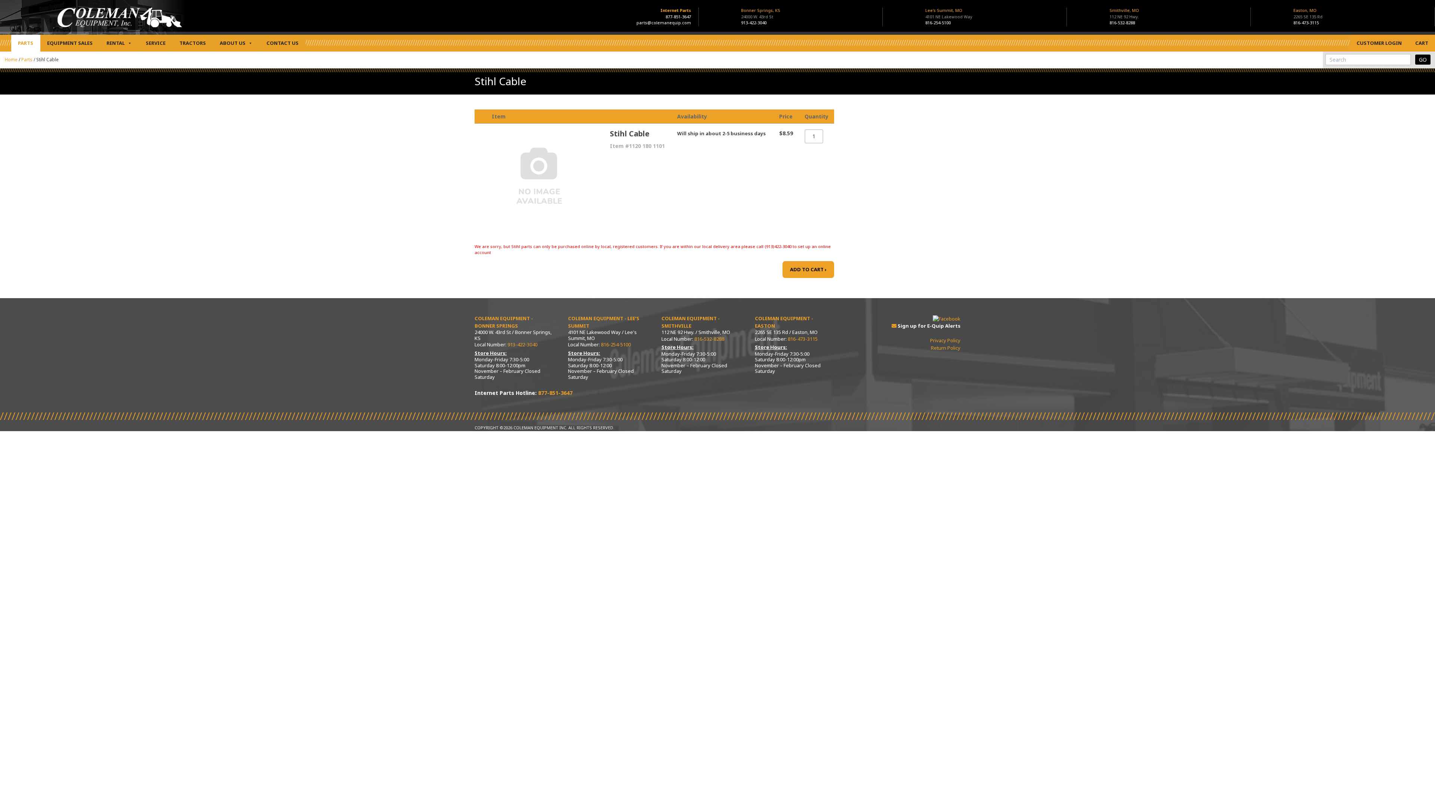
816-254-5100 (938, 22)
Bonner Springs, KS (760, 13)
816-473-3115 (1306, 22)
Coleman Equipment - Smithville (690, 322)
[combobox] (1368, 59)
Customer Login (1379, 43)
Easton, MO (1308, 13)
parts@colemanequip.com (663, 22)
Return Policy (945, 347)
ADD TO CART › (808, 269)
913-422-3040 (753, 22)
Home (11, 59)
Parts (25, 43)
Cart (1421, 43)
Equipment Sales (70, 43)
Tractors (192, 43)
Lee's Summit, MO (948, 13)
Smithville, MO (1124, 13)
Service (156, 43)
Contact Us (282, 43)
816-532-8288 (1122, 22)
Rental (116, 43)
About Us (233, 43)
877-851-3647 (678, 16)
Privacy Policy (945, 340)
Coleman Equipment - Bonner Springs (504, 322)
